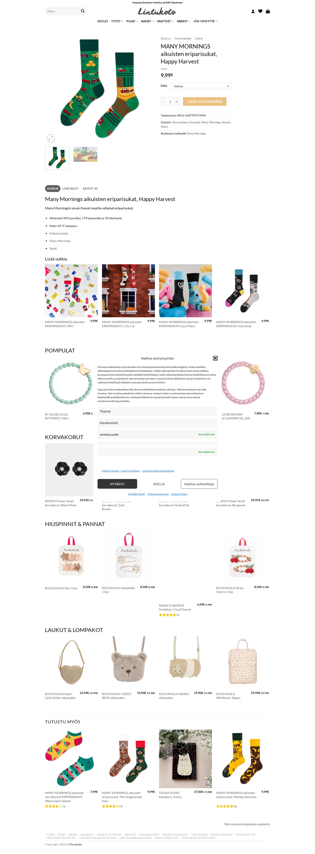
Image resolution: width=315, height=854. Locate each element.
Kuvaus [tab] (52, 188)
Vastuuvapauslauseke (135, 837)
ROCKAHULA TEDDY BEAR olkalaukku (116, 696)
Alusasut (87, 834)
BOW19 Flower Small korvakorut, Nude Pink (174, 503)
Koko (164, 85)
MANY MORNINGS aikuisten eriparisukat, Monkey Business (236, 795)
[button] (215, 358)
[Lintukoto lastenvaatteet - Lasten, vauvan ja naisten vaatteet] (157, 11)
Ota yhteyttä (204, 21)
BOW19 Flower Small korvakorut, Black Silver (60, 503)
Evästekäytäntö (136, 494)
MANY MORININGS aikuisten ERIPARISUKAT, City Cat (122, 324)
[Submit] (82, 11)
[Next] (147, 89)
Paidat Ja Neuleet (175, 834)
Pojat (130, 21)
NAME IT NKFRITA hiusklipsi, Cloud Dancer (175, 607)
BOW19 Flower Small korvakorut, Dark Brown (116, 505)
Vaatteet (164, 21)
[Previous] (52, 89)
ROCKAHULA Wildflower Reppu (228, 696)
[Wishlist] (260, 11)
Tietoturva (199, 834)
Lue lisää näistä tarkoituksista (158, 470)
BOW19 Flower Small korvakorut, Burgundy (230, 503)
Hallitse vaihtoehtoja (199, 484)
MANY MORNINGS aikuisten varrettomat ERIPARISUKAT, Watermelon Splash (64, 797)
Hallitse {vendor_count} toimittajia (121, 470)
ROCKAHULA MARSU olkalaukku (174, 696)
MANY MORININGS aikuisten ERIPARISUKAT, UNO (65, 324)
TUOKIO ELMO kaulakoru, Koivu (170, 795)
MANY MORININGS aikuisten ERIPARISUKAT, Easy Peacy (179, 324)
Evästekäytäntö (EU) (61, 837)
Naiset (146, 21)
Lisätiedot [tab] (70, 188)
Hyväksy (117, 484)
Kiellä (159, 484)
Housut (130, 834)
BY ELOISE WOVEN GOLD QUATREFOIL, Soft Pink (233, 418)
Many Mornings (211, 122)
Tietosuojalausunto (158, 494)
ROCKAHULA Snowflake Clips (118, 590)
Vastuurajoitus (179, 494)
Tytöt (116, 21)
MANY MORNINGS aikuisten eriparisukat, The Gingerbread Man (122, 797)
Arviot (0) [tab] (90, 188)
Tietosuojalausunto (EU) (98, 837)
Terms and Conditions (198, 837)
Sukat (199, 38)
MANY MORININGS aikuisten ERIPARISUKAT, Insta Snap (236, 324)
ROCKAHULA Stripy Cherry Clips (230, 590)
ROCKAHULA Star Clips (61, 588)
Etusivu (166, 38)
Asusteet (194, 122)
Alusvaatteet (183, 38)
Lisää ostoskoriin (204, 101)
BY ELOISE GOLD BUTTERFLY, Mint (56, 416)
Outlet (102, 21)
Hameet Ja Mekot (109, 834)
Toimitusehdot (221, 834)
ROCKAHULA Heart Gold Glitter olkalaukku (60, 696)
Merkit (182, 21)
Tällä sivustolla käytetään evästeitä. (247, 824)
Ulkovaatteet (149, 834)
